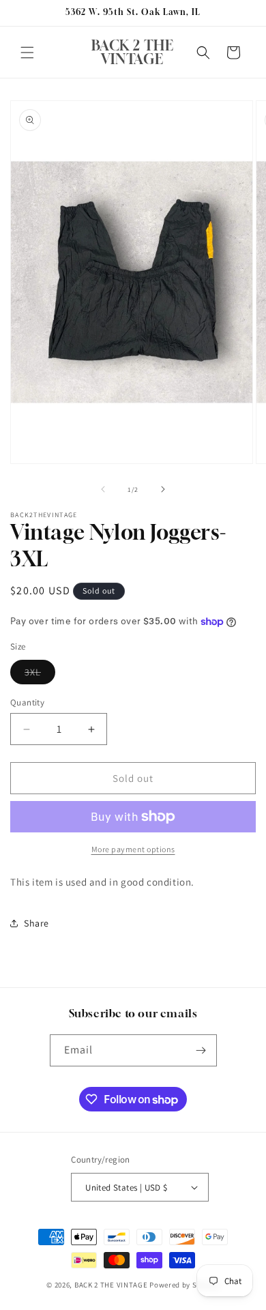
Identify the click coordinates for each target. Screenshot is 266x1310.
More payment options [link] (133, 849)
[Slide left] (103, 489)
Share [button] (36, 923)
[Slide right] (163, 489)
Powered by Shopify (184, 1285)
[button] (27, 53)
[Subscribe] (201, 1050)
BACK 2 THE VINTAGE (111, 1285)
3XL (40, 674)
